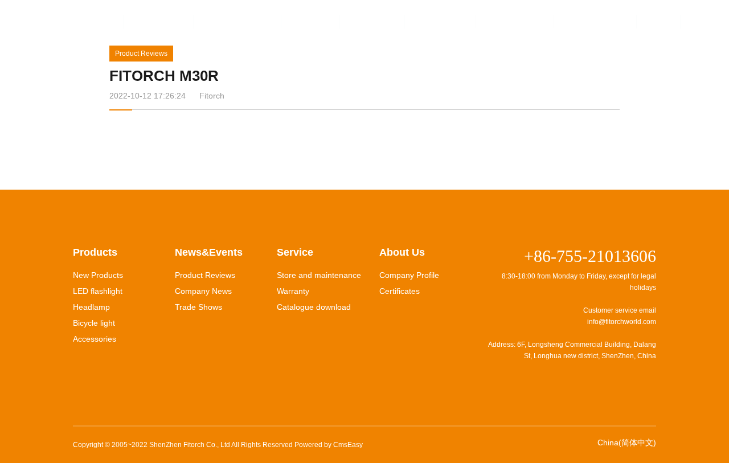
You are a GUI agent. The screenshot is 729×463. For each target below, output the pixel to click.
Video (311, 21)
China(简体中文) (626, 442)
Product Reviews (141, 54)
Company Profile (409, 275)
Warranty (293, 291)
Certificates (399, 291)
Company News (203, 291)
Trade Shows (198, 307)
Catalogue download (314, 307)
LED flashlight (97, 291)
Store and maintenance (319, 275)
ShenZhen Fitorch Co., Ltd (189, 445)
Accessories (94, 338)
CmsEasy (348, 445)
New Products (98, 275)
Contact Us (515, 21)
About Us (440, 21)
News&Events (238, 21)
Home (94, 21)
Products (159, 21)
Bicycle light (94, 322)
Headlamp (91, 307)
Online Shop (596, 21)
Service (372, 21)
